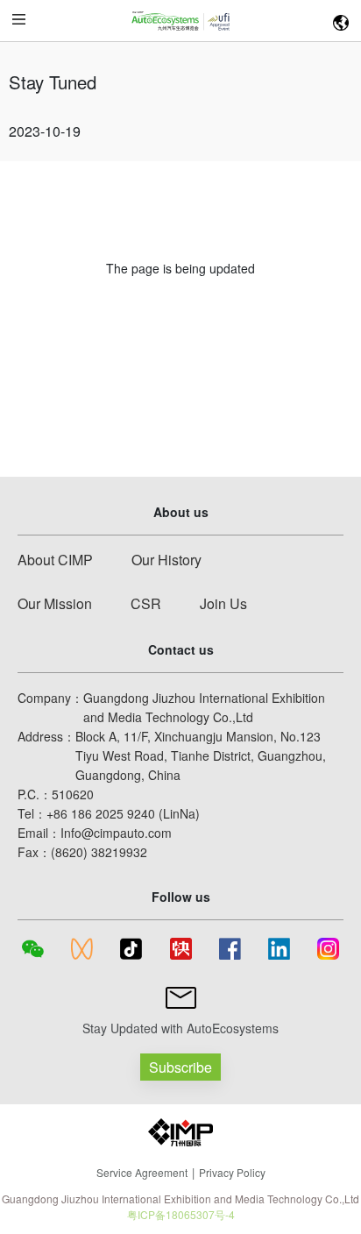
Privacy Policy (232, 1172)
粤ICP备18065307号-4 (181, 1214)
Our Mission (55, 603)
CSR (146, 603)
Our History (166, 560)
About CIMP (55, 560)
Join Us (223, 603)
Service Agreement (142, 1172)
